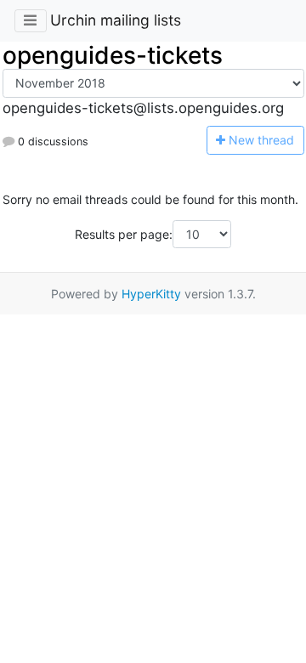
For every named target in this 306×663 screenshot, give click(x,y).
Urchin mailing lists (115, 20)
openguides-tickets (113, 55)
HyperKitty (151, 293)
